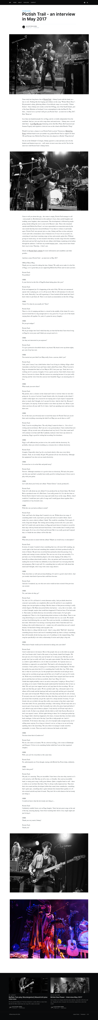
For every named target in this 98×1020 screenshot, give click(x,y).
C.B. (88, 1014)
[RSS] (87, 2)
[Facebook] (84, 2)
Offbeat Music (12, 1014)
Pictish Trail (47, 99)
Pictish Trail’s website (36, 251)
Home (14, 2)
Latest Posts (76, 1014)
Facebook (83, 1014)
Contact (33, 2)
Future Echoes (26, 11)
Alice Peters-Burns (31, 26)
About (20, 2)
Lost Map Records (36, 124)
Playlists (26, 2)
